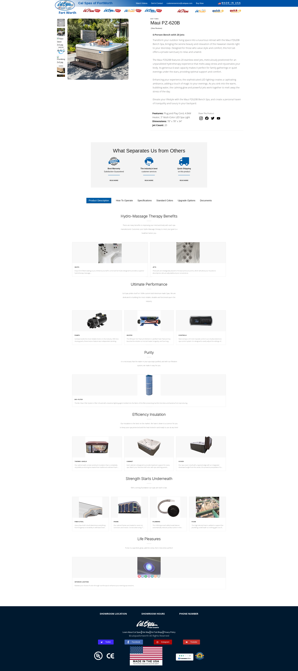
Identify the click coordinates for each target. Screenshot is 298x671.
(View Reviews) (156, 28)
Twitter (108, 642)
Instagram (165, 642)
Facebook (136, 642)
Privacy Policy (169, 632)
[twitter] (212, 118)
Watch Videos (141, 3)
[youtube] (218, 118)
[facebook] (207, 118)
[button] (183, 10)
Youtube (193, 642)
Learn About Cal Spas (132, 632)
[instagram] (201, 118)
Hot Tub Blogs (156, 632)
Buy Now (200, 3)
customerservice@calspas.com (179, 3)
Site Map (145, 632)
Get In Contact (157, 3)
